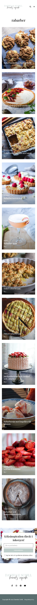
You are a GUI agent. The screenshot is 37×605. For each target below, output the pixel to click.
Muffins (6, 60)
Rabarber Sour (10, 243)
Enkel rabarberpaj (12, 288)
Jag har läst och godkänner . (19, 555)
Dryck (6, 240)
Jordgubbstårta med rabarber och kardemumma (17, 467)
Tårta (6, 373)
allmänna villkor (27, 555)
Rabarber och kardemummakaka (12, 512)
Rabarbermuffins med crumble (18, 62)
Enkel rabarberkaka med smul (17, 153)
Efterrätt (7, 102)
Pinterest (20, 586)
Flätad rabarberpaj (12, 333)
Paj (13, 102)
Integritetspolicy (29, 599)
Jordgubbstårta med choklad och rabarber (17, 377)
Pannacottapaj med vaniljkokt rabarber (17, 106)
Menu (34, 7)
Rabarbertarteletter (13, 198)
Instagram (16, 586)
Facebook (12, 586)
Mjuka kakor (8, 150)
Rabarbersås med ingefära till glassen (17, 422)
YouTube (25, 586)
